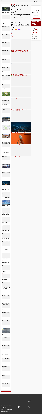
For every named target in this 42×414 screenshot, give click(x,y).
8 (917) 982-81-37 (35, 23)
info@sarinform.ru (30, 400)
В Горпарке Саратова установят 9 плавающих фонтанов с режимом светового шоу (35, 10)
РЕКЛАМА (29, 401)
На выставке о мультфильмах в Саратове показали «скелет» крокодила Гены (36, 13)
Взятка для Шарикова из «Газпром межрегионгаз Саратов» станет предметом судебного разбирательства (36, 15)
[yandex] (17, 408)
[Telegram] (17, 29)
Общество (16, 4)
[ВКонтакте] (14, 29)
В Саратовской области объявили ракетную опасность (35, 8)
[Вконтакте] (18, 407)
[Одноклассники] (16, 29)
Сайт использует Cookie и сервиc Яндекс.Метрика (5, 411)
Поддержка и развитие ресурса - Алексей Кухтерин (31, 407)
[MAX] (19, 29)
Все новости (6, 391)
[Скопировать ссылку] (20, 29)
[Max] (32, 23)
